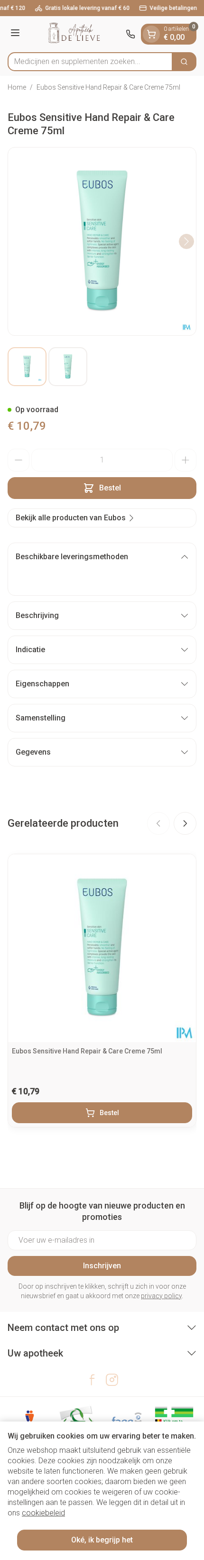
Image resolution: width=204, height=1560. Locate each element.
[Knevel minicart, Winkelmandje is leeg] (151, 34)
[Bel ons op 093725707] (130, 34)
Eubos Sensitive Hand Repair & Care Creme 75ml (87, 1051)
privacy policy (161, 1296)
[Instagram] (112, 1380)
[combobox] (90, 61)
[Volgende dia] (185, 823)
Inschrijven (102, 1265)
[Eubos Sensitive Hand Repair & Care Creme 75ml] (102, 948)
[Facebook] (92, 1380)
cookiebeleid (43, 1512)
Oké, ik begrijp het (102, 1539)
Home (17, 87)
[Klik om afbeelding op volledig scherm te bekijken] (102, 241)
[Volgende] (186, 241)
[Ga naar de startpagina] (74, 34)
